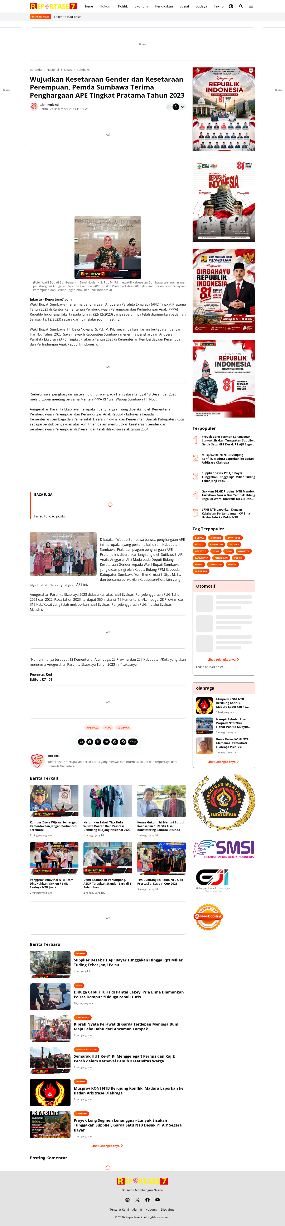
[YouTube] (157, 1200)
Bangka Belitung (86, 1049)
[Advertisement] (108, 183)
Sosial (184, 6)
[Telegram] (106, 742)
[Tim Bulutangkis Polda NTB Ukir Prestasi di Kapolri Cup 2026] (161, 858)
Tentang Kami (119, 1209)
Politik (123, 6)
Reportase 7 (134, 1217)
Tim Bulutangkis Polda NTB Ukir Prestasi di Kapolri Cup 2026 (160, 881)
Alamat (137, 1209)
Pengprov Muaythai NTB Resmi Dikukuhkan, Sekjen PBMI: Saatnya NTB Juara (52, 883)
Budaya (201, 6)
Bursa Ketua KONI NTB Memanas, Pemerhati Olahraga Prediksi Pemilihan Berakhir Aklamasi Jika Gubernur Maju (233, 743)
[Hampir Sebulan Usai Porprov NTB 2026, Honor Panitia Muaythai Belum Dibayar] (204, 725)
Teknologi (221, 6)
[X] (98, 742)
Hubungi (151, 1209)
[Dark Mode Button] (231, 6)
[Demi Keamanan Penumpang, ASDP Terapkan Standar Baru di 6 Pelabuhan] (107, 858)
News (108, 727)
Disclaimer (168, 1209)
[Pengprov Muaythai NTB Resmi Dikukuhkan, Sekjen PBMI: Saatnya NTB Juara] (54, 858)
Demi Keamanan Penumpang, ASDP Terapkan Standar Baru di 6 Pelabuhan (107, 883)
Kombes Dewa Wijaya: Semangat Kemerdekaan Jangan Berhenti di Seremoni (53, 826)
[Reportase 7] (53, 6)
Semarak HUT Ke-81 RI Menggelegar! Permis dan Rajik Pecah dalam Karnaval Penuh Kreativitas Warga (124, 1058)
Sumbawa (123, 727)
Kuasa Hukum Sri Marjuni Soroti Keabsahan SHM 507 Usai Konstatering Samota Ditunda (160, 826)
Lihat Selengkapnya (105, 1146)
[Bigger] (182, 106)
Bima (79, 985)
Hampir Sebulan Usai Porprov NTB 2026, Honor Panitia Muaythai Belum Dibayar (233, 723)
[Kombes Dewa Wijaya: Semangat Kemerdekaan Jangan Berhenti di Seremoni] (54, 801)
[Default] (176, 106)
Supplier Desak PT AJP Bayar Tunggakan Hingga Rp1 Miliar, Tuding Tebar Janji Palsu (129, 962)
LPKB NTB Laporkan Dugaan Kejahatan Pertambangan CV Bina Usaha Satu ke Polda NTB (226, 513)
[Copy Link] (81, 742)
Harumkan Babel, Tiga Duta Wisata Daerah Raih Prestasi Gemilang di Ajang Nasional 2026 (106, 826)
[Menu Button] (251, 6)
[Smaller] (169, 106)
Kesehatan (82, 1017)
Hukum (105, 6)
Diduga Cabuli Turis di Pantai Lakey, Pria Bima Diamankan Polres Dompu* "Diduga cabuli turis (129, 994)
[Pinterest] (114, 742)
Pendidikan (164, 6)
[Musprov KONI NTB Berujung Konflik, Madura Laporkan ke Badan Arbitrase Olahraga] (50, 1092)
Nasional (92, 727)
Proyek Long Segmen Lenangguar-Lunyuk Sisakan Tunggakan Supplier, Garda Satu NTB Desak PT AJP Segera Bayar (128, 1125)
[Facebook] (89, 742)
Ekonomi (142, 6)
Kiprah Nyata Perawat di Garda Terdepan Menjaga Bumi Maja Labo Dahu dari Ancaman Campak (127, 1026)
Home (88, 6)
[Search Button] (241, 6)
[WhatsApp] (123, 742)
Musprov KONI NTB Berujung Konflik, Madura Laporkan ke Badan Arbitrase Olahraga (129, 1090)
